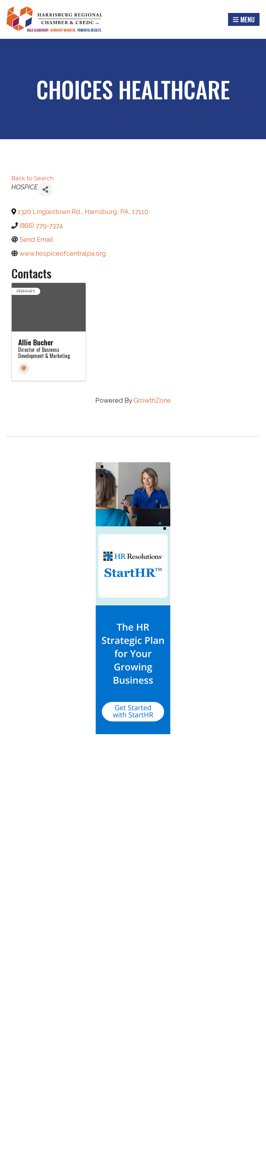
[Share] (45, 189)
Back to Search (32, 178)
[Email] (24, 368)
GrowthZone (152, 400)
